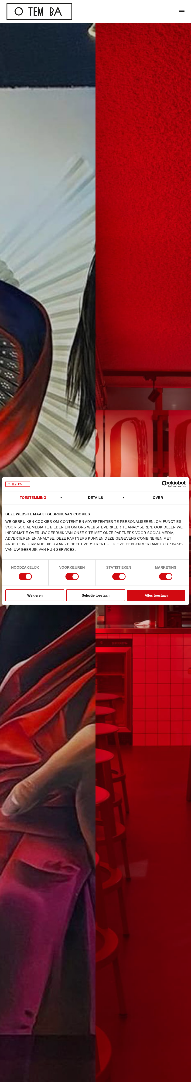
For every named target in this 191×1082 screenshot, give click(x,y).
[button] (181, 11)
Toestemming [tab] (33, 498)
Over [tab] (158, 498)
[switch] (72, 576)
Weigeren (35, 595)
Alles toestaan (156, 595)
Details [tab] (95, 498)
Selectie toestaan (95, 595)
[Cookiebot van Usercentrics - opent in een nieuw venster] (165, 484)
